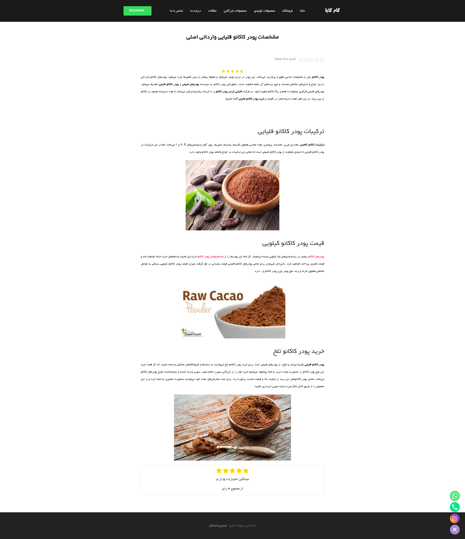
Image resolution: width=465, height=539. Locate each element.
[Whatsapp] (455, 496)
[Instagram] (455, 518)
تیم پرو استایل (218, 525)
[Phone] (455, 507)
